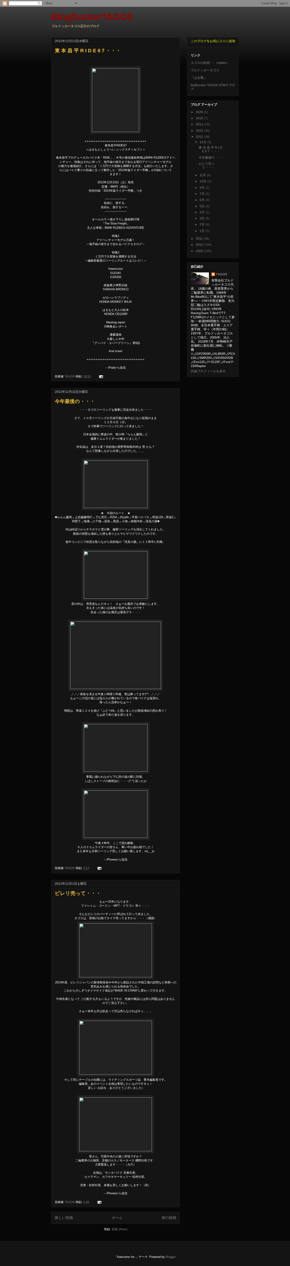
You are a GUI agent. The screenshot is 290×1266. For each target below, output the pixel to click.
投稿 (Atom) (119, 1229)
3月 (202, 218)
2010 (200, 244)
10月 (203, 181)
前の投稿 (169, 1218)
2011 (199, 238)
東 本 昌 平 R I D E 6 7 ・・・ (88, 50)
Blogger (170, 1257)
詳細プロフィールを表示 (208, 371)
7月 (202, 194)
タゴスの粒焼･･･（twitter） (210, 62)
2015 (200, 118)
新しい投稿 (64, 1218)
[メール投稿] (100, 376)
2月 (202, 224)
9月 (202, 187)
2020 (200, 112)
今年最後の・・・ (75, 401)
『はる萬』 (199, 77)
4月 (202, 212)
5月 (202, 206)
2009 (200, 251)
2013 (200, 130)
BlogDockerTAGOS (92, 17)
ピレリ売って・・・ (78, 893)
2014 (200, 124)
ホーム (117, 1218)
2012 (200, 136)
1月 (202, 231)
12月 (203, 142)
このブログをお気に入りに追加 (213, 41)
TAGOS (221, 274)
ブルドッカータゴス (205, 70)
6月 (202, 200)
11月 (203, 175)
